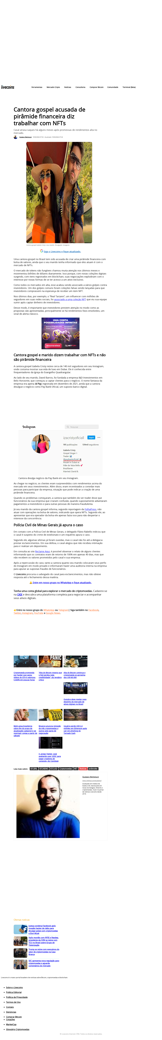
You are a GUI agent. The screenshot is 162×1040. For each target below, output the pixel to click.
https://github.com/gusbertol (91, 781)
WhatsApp (49, 610)
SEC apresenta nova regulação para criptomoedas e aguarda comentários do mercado (44, 963)
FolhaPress (90, 509)
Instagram (27, 613)
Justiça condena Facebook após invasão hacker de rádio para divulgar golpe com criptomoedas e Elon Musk (43, 929)
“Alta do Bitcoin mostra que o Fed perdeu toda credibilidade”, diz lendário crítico (50, 676)
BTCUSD (53, 768)
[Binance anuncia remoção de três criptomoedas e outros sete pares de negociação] (51, 715)
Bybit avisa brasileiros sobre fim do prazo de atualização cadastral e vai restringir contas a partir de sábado (25, 731)
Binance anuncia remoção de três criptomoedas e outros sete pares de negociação (50, 729)
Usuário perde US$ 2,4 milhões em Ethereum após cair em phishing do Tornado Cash (75, 729)
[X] (94, 797)
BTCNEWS (43, 768)
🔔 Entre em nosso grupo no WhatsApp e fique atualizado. (60, 582)
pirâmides (93, 768)
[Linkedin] (87, 797)
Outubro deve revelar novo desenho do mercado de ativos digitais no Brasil (75, 701)
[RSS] (12, 983)
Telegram (63, 610)
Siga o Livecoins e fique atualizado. (62, 251)
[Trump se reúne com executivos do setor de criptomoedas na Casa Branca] (20, 953)
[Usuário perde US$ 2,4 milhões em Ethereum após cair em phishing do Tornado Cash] (75, 715)
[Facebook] (83, 797)
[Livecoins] (7, 87)
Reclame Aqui (42, 551)
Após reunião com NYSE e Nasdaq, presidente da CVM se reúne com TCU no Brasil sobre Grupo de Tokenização (44, 941)
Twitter (17, 613)
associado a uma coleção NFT (70, 299)
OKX (19, 594)
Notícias (83, 768)
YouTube (38, 613)
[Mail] (91, 797)
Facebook (93, 610)
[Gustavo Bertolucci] (16, 137)
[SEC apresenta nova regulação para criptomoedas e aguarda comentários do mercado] (20, 964)
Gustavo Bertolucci (25, 137)
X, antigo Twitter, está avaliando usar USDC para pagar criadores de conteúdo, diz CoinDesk (50, 757)
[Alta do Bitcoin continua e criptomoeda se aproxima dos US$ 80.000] (75, 661)
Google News (53, 613)
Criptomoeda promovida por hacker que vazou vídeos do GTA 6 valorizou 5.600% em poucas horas (24, 676)
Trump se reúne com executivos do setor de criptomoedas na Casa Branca (44, 952)
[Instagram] (7, 983)
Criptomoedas (66, 768)
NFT (75, 768)
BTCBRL (34, 768)
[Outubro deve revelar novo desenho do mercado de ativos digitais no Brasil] (75, 688)
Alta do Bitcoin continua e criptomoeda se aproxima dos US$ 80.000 (74, 675)
